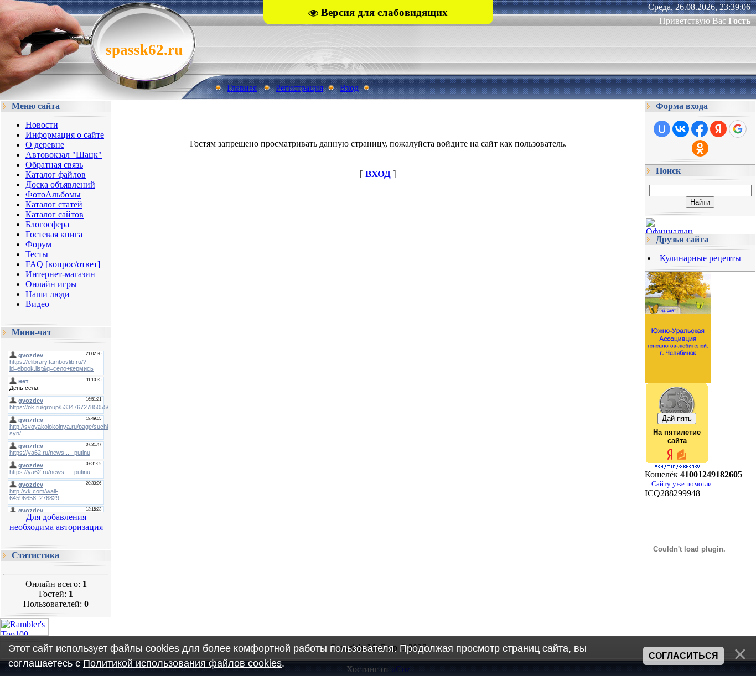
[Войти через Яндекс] (718, 129)
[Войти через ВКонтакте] (680, 129)
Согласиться (683, 656)
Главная (242, 87)
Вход (349, 87)
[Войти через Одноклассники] (700, 148)
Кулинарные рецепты (700, 258)
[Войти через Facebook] (699, 129)
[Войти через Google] (738, 129)
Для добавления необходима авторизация (56, 522)
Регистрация (299, 87)
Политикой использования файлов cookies (182, 663)
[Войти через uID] (662, 129)
